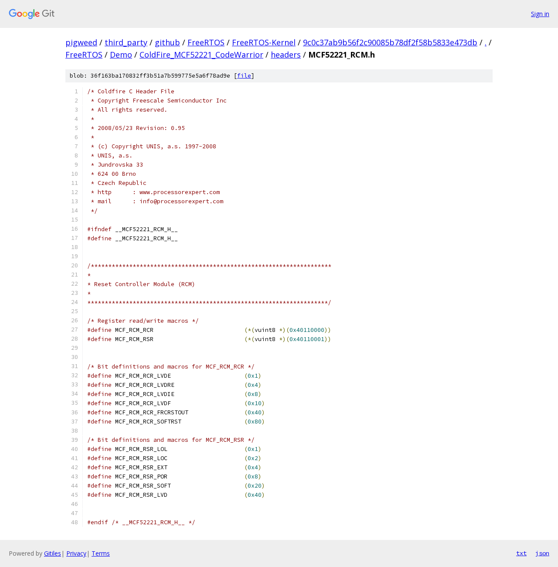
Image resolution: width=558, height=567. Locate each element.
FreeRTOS (206, 42)
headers (286, 54)
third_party (126, 42)
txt (521, 553)
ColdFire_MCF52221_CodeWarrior (201, 54)
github (167, 42)
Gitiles (52, 553)
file (244, 75)
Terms (101, 553)
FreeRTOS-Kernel (264, 42)
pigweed (81, 42)
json (542, 553)
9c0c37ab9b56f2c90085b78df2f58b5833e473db (390, 42)
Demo (121, 54)
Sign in (540, 14)
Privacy (76, 553)
